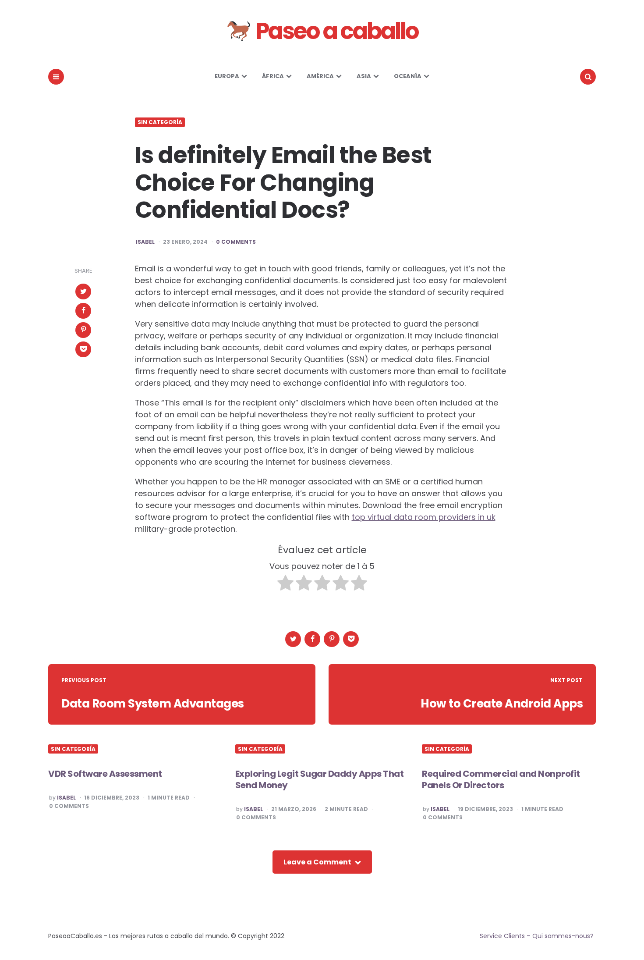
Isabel (145, 242)
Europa (227, 76)
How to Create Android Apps (502, 703)
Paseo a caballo (335, 31)
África (273, 76)
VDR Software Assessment (105, 774)
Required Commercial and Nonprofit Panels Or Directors (501, 779)
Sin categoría (160, 122)
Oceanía (407, 76)
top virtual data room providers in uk (423, 517)
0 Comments (236, 242)
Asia (364, 76)
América (320, 76)
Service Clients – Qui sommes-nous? (537, 936)
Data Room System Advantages (152, 703)
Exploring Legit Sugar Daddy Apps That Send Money (319, 779)
